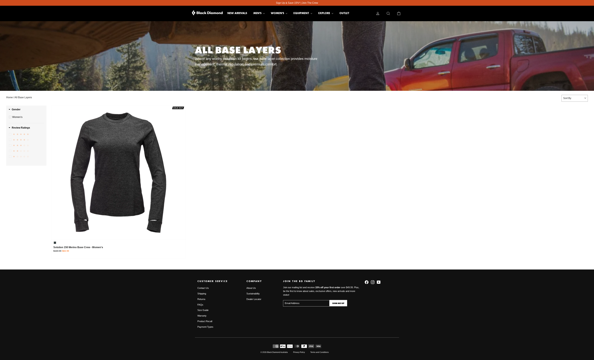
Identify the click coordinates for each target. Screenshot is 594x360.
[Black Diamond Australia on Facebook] (366, 282)
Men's (257, 13)
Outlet (344, 13)
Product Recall (204, 321)
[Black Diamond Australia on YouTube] (379, 282)
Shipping (201, 293)
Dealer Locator (253, 299)
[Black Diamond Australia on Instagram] (372, 282)
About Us (251, 288)
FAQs (200, 305)
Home (9, 97)
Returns (201, 299)
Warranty (202, 316)
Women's (278, 13)
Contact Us (203, 288)
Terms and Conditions (319, 352)
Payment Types (205, 327)
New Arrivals (237, 13)
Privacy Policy (299, 352)
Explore (324, 13)
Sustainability (253, 293)
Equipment (301, 13)
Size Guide (203, 310)
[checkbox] (26, 117)
